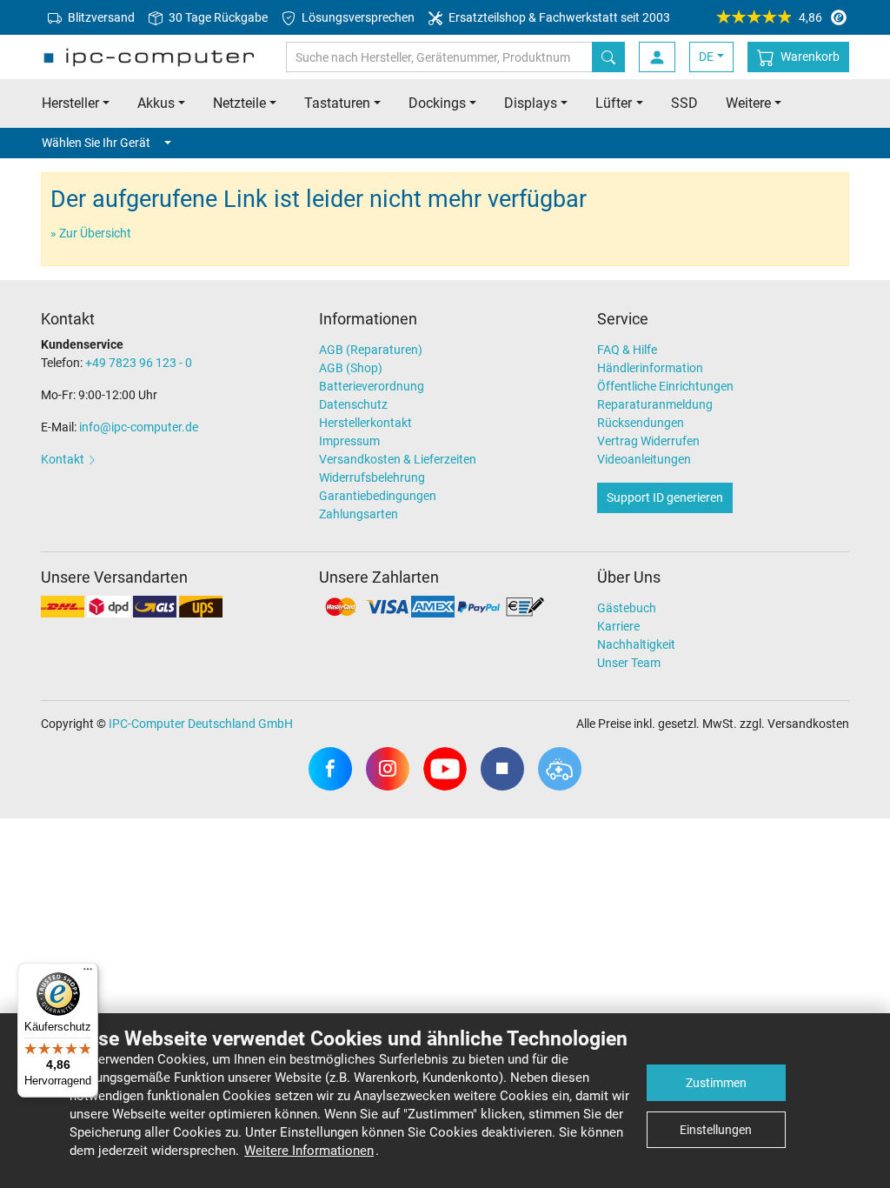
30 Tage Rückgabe (217, 17)
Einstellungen (716, 1130)
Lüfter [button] (613, 103)
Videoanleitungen (644, 459)
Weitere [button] (748, 103)
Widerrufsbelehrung (372, 477)
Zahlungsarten (358, 514)
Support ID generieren (665, 497)
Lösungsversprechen (357, 17)
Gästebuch (626, 608)
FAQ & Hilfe (627, 350)
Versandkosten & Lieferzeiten (397, 459)
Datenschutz (353, 404)
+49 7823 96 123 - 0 (138, 363)
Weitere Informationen (309, 1150)
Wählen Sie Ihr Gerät (96, 143)
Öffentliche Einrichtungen (665, 386)
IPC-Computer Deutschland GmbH (201, 724)
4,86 (810, 17)
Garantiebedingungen (377, 496)
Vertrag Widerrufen (648, 441)
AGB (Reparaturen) (370, 350)
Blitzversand (100, 17)
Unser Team (629, 663)
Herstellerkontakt (365, 423)
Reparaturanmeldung (655, 404)
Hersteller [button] (70, 103)
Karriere (618, 626)
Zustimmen (716, 1083)
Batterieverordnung (371, 386)
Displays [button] (530, 103)
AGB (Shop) (350, 368)
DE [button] (706, 56)
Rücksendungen (640, 423)
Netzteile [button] (239, 103)
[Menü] (87, 973)
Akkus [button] (156, 103)
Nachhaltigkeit (636, 644)
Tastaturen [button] (337, 103)
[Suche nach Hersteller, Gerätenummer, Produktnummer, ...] (608, 57)
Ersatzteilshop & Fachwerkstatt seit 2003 (558, 17)
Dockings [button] (437, 103)
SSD (684, 103)
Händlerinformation (650, 368)
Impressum (349, 441)
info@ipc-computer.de (138, 427)
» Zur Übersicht (90, 233)
